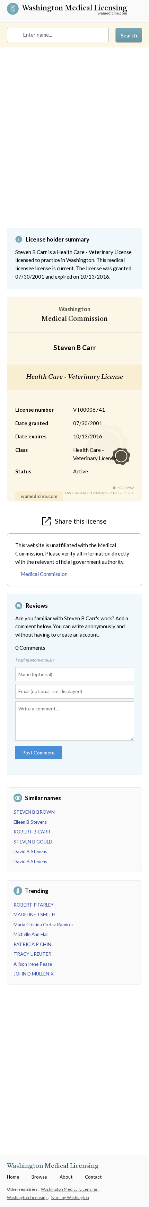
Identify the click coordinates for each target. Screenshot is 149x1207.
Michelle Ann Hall (31, 934)
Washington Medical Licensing (74, 9)
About (66, 1177)
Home (13, 1177)
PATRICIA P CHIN (32, 944)
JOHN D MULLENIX (34, 974)
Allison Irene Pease (33, 964)
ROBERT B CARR (32, 831)
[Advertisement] (74, 142)
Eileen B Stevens (30, 822)
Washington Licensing (27, 1197)
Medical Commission (44, 574)
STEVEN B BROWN (34, 812)
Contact (93, 1177)
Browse (39, 1177)
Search (129, 35)
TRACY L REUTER (32, 954)
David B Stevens (30, 851)
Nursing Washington (70, 1197)
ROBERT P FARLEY (34, 905)
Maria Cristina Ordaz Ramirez (43, 924)
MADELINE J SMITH (34, 914)
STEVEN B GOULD (33, 842)
